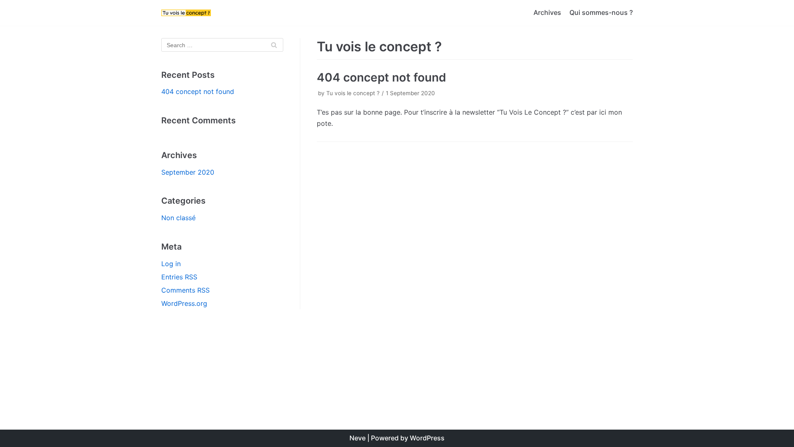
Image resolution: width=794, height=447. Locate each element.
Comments (185, 290)
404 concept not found (197, 91)
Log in (171, 264)
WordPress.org (184, 303)
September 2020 (187, 172)
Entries (179, 277)
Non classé (178, 218)
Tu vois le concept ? (353, 93)
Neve (357, 438)
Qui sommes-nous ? (601, 12)
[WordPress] (186, 13)
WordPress (427, 438)
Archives (547, 12)
